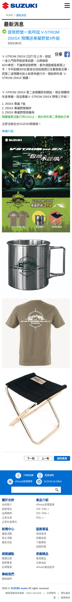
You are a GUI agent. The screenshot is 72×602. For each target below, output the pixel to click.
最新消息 (7, 542)
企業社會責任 (9, 521)
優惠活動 (7, 533)
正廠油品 (41, 562)
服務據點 (49, 475)
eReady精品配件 (45, 567)
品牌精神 (7, 513)
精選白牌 (7, 558)
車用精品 (41, 558)
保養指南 (41, 537)
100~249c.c (42, 509)
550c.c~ (40, 517)
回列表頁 (62, 458)
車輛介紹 (7, 131)
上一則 (45, 458)
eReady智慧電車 (23, 481)
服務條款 (65, 597)
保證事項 (41, 533)
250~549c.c (42, 513)
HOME (9, 15)
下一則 (31, 458)
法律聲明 (51, 593)
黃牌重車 (7, 562)
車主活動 (7, 537)
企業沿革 (7, 517)
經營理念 (7, 509)
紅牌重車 (7, 567)
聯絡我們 (7, 578)
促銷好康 (41, 546)
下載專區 (41, 542)
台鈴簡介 (7, 504)
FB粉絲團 (28, 475)
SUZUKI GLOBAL (53, 481)
